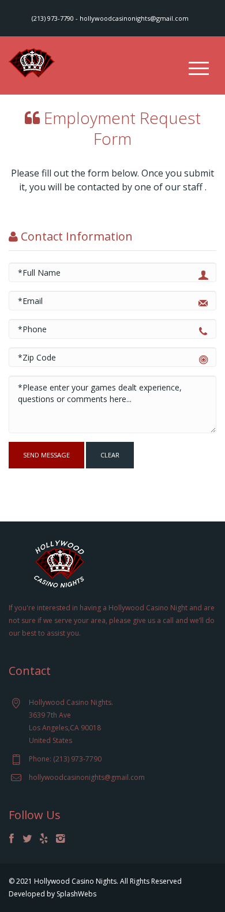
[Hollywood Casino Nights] (32, 62)
